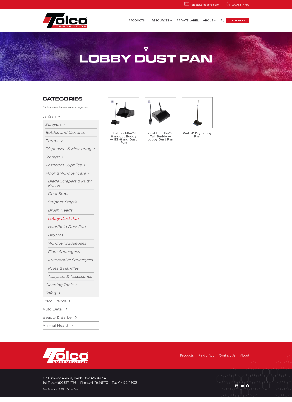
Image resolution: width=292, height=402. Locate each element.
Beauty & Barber (58, 317)
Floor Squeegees (64, 251)
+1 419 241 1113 (99, 383)
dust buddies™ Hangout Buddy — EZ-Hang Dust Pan (123, 138)
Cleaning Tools (59, 284)
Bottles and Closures (65, 132)
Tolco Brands (55, 301)
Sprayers (53, 124)
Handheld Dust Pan (67, 226)
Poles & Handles (63, 268)
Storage (52, 157)
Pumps (52, 140)
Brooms (55, 235)
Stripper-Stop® (62, 202)
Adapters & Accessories (70, 276)
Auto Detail (53, 309)
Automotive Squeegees (70, 260)
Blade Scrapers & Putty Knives (69, 183)
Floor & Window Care (65, 173)
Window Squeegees (67, 243)
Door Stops (58, 193)
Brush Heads (60, 210)
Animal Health (56, 325)
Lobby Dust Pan (63, 218)
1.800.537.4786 (240, 4)
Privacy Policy (73, 389)
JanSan (49, 116)
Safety (51, 293)
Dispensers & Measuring (68, 148)
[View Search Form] (222, 20)
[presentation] (123, 112)
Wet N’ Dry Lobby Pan (197, 135)
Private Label (187, 20)
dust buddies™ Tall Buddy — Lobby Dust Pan (160, 136)
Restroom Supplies (63, 165)
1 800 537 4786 (66, 383)
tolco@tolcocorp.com (204, 4)
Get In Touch (238, 20)
